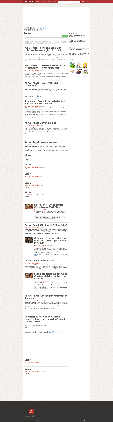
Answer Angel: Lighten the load (40, 122)
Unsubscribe (78, 420)
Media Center (77, 411)
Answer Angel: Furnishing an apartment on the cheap (46, 297)
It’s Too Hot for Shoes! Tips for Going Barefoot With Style (48, 206)
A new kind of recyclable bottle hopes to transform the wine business (45, 102)
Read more (55, 78)
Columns (60, 409)
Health (44, 5)
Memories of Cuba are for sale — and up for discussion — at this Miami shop (45, 66)
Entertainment (36, 5)
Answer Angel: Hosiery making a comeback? (41, 84)
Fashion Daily (27, 52)
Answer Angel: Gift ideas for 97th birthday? (46, 224)
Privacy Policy (66, 420)
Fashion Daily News (35, 52)
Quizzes (59, 411)
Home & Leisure (53, 5)
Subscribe (65, 36)
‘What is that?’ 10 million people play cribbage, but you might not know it (43, 49)
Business (27, 5)
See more (86, 76)
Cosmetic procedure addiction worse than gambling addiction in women (50, 240)
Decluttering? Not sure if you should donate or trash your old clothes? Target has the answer (45, 319)
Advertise (61, 420)
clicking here (54, 43)
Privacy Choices (85, 420)
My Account (76, 407)
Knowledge (63, 5)
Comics (59, 407)
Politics (71, 5)
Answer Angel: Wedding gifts (39, 260)
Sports (77, 5)
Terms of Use (72, 420)
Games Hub (85, 5)
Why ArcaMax (77, 409)
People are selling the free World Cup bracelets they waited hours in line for (50, 276)
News (59, 405)
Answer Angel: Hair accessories (40, 142)
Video (28, 155)
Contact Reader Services (79, 405)
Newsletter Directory (78, 413)
